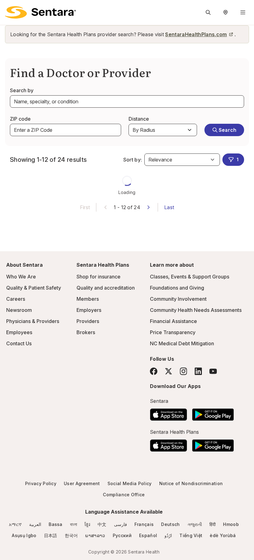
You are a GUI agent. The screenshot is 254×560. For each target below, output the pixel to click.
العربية (35, 524)
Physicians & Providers (32, 321)
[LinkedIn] (198, 371)
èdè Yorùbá (223, 535)
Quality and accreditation (106, 288)
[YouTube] (213, 371)
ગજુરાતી (194, 524)
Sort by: (132, 160)
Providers (88, 321)
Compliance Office (124, 494)
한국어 (71, 535)
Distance (139, 119)
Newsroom (19, 310)
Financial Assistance (173, 321)
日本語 (50, 535)
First (85, 207)
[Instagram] (183, 371)
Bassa (56, 524)
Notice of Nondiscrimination (191, 483)
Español (148, 535)
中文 (102, 524)
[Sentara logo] (40, 12)
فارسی (120, 524)
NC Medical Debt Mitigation (182, 343)
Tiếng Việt (190, 535)
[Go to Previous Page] (106, 206)
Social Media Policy (129, 483)
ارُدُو (168, 535)
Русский (122, 535)
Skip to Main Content (9, 8)
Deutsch (170, 524)
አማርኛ (15, 524)
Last (169, 207)
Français (144, 524)
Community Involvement (178, 299)
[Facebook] (153, 371)
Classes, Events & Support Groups (189, 277)
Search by (21, 90)
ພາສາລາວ (95, 535)
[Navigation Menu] (243, 12)
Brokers (86, 332)
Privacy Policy (40, 483)
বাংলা (73, 524)
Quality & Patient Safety (33, 288)
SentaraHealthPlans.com (196, 34)
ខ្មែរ (87, 524)
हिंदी (212, 524)
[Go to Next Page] (148, 206)
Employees (19, 332)
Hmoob (231, 524)
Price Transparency (172, 332)
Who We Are (21, 277)
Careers (15, 299)
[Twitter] (168, 371)
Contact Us (19, 343)
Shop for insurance (98, 277)
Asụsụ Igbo (24, 535)
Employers (89, 310)
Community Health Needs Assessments (196, 310)
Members (88, 299)
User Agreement (82, 483)
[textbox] (127, 101)
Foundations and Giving (177, 288)
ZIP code (20, 119)
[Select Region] (225, 12)
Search (228, 130)
